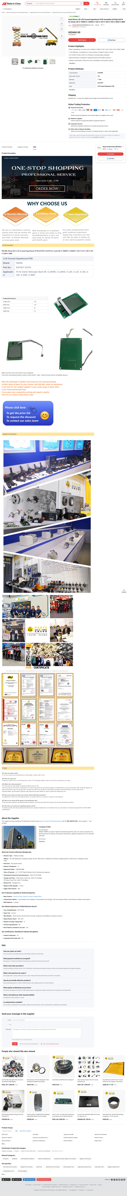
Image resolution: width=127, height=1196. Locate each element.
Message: (8, 1029)
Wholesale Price (73, 1184)
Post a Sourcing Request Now (50, 1044)
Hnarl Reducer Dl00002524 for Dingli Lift (63, 1080)
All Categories (7, 9)
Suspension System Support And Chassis (65, 1159)
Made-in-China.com (56, 1186)
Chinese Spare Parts (68, 1167)
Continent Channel (83, 1184)
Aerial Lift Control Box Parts (40, 1137)
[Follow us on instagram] (117, 1179)
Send (14, 1044)
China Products (37, 1184)
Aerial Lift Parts (17, 896)
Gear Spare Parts (99, 1167)
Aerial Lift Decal (6, 1140)
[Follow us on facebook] (112, 1179)
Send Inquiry (82, 40)
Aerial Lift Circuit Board (100, 1134)
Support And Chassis (85, 1159)
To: (10, 1024)
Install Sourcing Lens (44, 1179)
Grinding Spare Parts (8, 1171)
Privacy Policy (90, 1190)
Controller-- (36, 1134)
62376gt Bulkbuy (22, 1171)
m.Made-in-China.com (67, 1186)
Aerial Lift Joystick (7, 1137)
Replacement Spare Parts (84, 1167)
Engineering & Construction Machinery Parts (64, 12)
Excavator (6, 1159)
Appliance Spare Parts (113, 1167)
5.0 (105, 149)
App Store (6, 1179)
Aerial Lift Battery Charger (70, 1137)
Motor (40, 896)
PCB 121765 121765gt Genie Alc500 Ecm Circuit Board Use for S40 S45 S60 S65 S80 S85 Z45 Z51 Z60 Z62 (63, 1116)
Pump (24, 896)
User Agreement (73, 1190)
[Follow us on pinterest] (122, 1179)
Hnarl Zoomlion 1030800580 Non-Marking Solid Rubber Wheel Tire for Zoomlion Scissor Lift (38, 1116)
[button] (81, 3)
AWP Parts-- (5, 1134)
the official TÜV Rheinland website (52, 821)
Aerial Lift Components (39, 1140)
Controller (30, 896)
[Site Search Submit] (86, 3)
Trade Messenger (29, 1179)
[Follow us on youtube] (119, 1179)
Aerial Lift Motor (68, 1140)
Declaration (81, 1190)
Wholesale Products (63, 1184)
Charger (35, 896)
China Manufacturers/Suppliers (49, 1184)
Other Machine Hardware (27, 1159)
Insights (100, 1184)
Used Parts (39, 1167)
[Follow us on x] (114, 1179)
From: (9, 1020)
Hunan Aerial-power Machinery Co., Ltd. (83, 25)
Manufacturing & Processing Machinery (17, 12)
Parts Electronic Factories (10, 1167)
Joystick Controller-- (69, 1134)
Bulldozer (14, 1159)
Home (3, 12)
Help (94, 9)
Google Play (17, 1179)
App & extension (104, 9)
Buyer (85, 9)
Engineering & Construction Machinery (40, 12)
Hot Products (28, 1184)
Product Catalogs (26, 1131)
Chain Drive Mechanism (44, 1159)
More (3, 1174)
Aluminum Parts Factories (53, 1167)
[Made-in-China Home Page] (11, 3)
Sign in (123, 4)
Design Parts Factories (26, 1167)
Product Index (93, 1184)
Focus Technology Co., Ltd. (51, 1190)
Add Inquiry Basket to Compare (34, 68)
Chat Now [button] (113, 40)
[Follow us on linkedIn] (124, 1179)
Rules (124, 9)
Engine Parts (97, 1140)
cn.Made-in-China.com (80, 1186)
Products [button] (29, 3)
